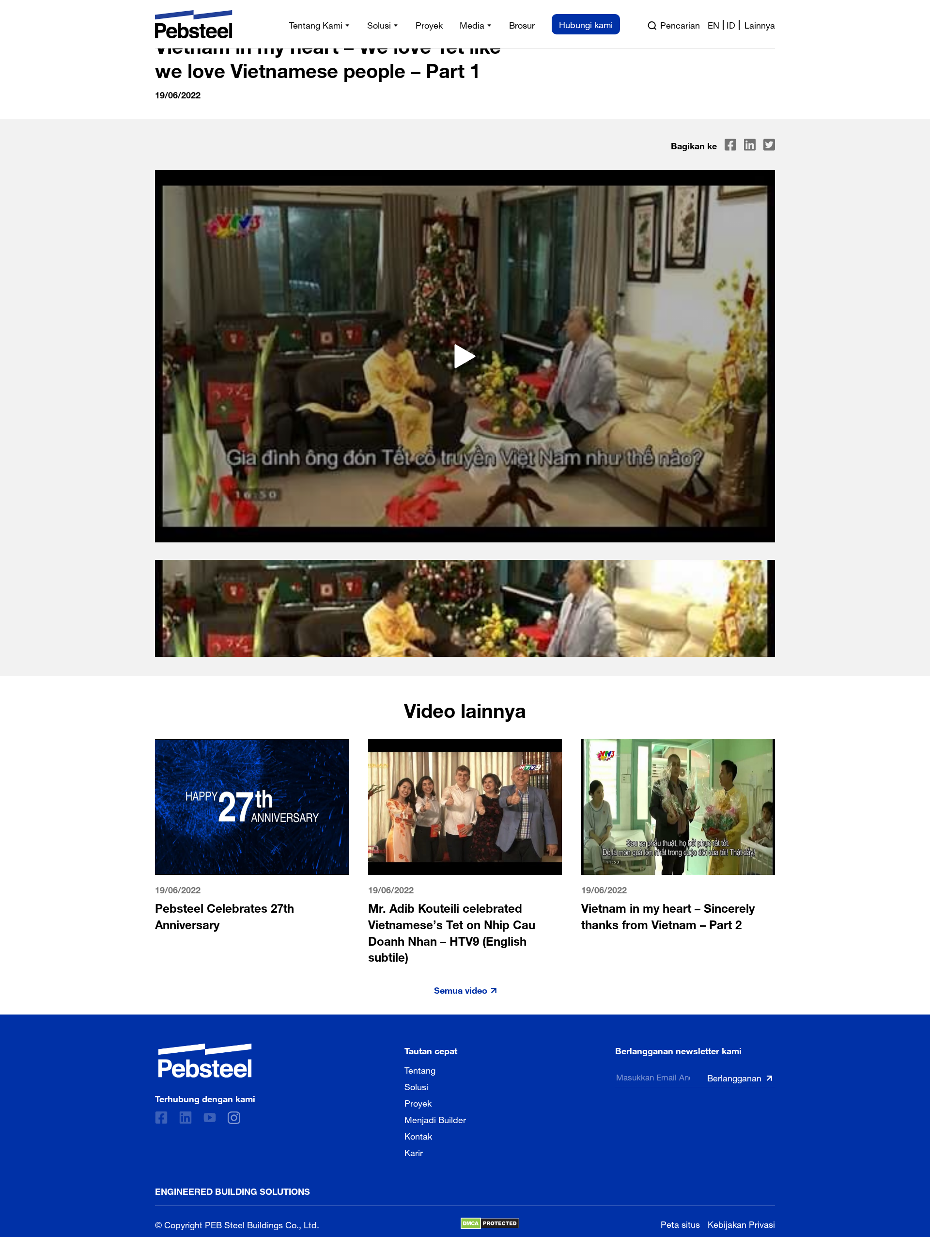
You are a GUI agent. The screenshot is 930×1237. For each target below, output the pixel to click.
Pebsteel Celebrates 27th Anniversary (224, 915)
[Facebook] (161, 1117)
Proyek (418, 1102)
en (713, 24)
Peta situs (680, 1223)
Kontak (418, 1135)
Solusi (416, 1086)
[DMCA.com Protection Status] (490, 1223)
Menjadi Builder (435, 1119)
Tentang (419, 1069)
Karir (413, 1152)
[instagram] (234, 1117)
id (731, 24)
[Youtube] (209, 1117)
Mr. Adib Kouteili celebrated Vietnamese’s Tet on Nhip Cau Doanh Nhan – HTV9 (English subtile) (451, 931)
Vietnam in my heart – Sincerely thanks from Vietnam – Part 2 (668, 915)
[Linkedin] (185, 1117)
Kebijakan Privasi (741, 1223)
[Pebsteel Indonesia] (205, 1061)
